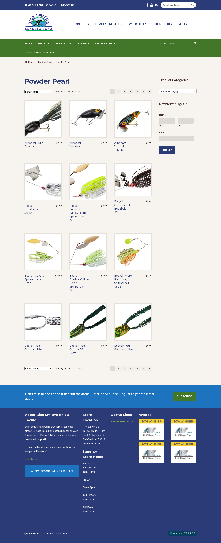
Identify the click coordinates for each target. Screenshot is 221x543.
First (161, 125)
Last (180, 125)
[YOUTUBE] (151, 5)
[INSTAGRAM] (156, 5)
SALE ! (28, 43)
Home (31, 62)
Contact (83, 43)
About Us (82, 23)
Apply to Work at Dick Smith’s (52, 470)
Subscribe (67, 4)
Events (182, 23)
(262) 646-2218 (34, 4)
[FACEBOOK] (147, 5)
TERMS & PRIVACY (122, 421)
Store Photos (105, 43)
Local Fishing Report (109, 23)
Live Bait (61, 43)
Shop (41, 43)
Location (51, 4)
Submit (167, 150)
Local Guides (163, 23)
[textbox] (177, 91)
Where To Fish (139, 23)
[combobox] (178, 91)
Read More (31, 458)
